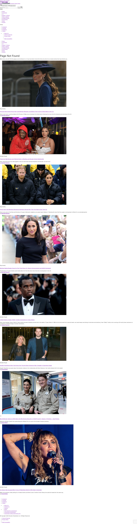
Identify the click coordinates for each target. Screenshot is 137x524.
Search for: (2, 7)
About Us (6, 33)
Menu (1, 9)
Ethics (5, 509)
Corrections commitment (10, 512)
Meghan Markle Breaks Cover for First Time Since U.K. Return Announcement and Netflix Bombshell (25, 268)
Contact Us (6, 506)
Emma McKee (4, 369)
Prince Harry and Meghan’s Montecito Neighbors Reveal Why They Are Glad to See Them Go (23, 209)
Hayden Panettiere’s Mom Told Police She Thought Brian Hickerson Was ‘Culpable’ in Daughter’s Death (26, 365)
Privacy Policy (7, 36)
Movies (3, 22)
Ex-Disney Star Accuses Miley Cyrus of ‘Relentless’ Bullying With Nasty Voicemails (21, 490)
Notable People (5, 18)
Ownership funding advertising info (12, 513)
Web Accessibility (8, 38)
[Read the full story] (34, 106)
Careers (6, 508)
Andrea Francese (5, 325)
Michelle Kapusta (5, 115)
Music (3, 21)
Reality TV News (6, 15)
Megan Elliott (4, 422)
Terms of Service (8, 34)
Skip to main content (5, 0)
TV (2, 14)
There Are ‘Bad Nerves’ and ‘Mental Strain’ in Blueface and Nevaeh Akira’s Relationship (22, 159)
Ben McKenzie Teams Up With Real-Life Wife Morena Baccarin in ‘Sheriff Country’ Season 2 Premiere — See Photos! (29, 418)
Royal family (5, 19)
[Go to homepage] (5, 496)
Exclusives (4, 12)
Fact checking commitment (10, 510)
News (3, 11)
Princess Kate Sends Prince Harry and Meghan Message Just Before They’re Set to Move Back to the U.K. (27, 111)
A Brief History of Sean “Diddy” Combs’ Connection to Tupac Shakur (17, 319)
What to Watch (5, 16)
